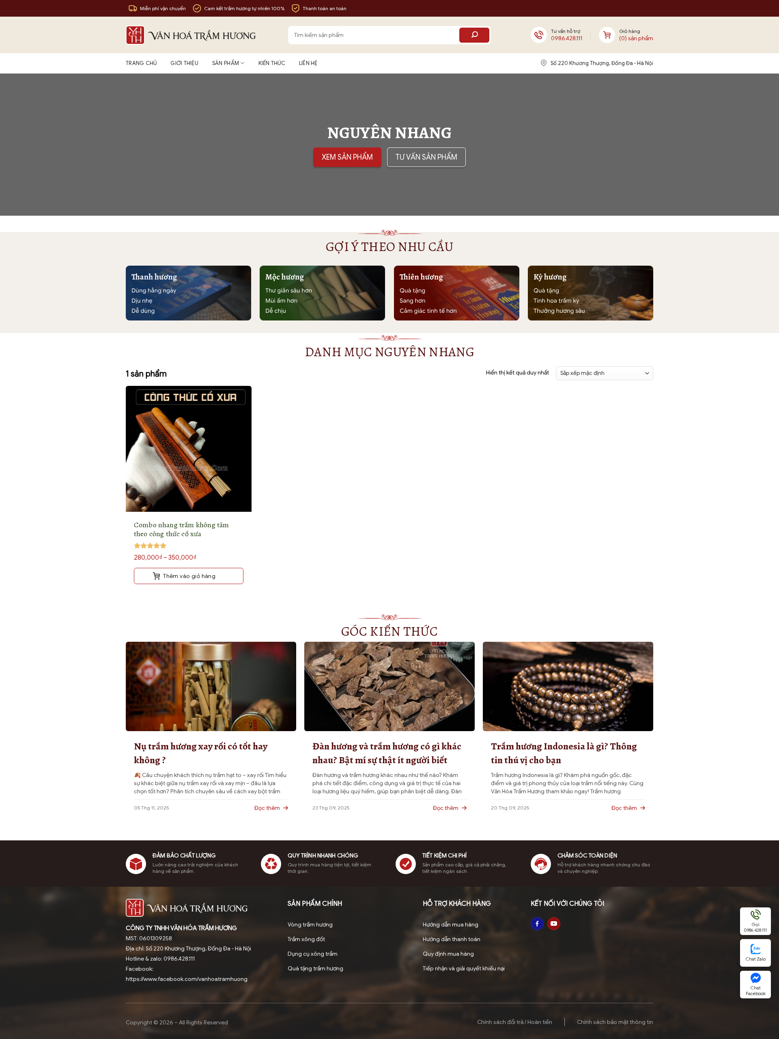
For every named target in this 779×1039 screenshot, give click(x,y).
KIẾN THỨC (271, 63)
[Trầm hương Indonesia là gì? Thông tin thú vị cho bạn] (568, 686)
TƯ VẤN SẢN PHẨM (426, 157)
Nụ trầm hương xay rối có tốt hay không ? (200, 753)
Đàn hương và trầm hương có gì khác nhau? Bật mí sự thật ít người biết (386, 753)
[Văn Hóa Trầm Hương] (191, 35)
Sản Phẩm (225, 63)
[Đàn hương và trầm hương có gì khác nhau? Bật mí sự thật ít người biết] (389, 686)
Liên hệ (308, 63)
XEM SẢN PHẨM (347, 157)
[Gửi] (474, 35)
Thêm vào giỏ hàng (189, 576)
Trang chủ (141, 63)
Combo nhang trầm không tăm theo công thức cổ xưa (181, 529)
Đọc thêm (267, 808)
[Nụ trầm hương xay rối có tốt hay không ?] (211, 686)
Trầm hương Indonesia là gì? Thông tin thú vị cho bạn (564, 753)
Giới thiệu (184, 63)
